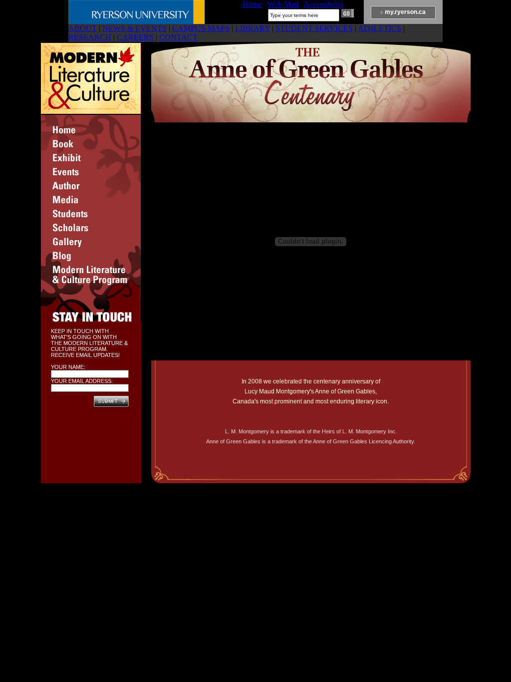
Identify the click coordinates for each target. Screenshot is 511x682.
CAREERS (135, 37)
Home (252, 4)
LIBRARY (252, 28)
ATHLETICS (379, 28)
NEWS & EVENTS (134, 28)
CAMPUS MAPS (201, 28)
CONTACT (178, 37)
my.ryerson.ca (405, 11)
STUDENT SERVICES (314, 28)
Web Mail (282, 4)
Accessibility (323, 4)
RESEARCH (89, 37)
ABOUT (82, 28)
